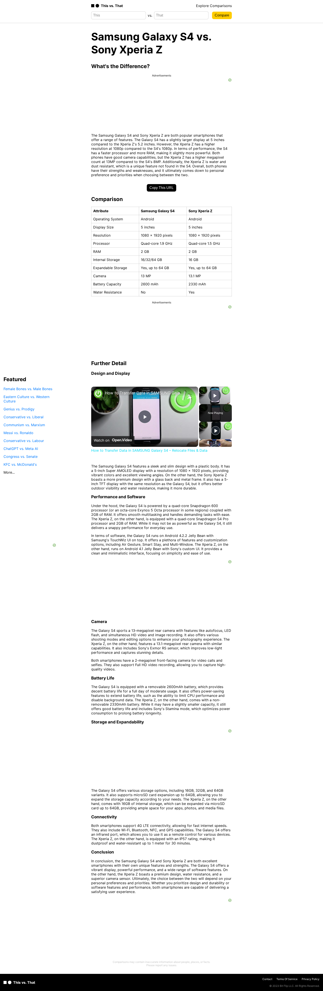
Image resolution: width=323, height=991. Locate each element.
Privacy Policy (310, 979)
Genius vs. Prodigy (19, 409)
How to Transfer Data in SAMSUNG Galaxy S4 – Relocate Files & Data (144, 393)
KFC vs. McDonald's (20, 464)
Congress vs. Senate (21, 456)
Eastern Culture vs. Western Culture (26, 399)
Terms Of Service (287, 979)
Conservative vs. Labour (24, 440)
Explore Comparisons (214, 6)
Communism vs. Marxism (24, 425)
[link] (98, 393)
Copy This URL (161, 188)
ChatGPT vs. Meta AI (21, 448)
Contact (267, 979)
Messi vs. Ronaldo (18, 433)
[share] (189, 398)
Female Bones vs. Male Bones (28, 389)
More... (9, 472)
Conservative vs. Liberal (24, 417)
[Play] (215, 430)
